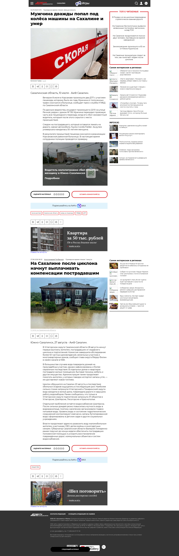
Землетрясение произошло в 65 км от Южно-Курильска (129, 48)
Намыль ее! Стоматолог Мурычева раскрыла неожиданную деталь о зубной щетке (133, 97)
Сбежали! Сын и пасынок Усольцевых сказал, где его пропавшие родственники (134, 73)
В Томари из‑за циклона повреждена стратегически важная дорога (129, 18)
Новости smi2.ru (39, 252)
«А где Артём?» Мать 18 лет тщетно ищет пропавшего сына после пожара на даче (133, 282)
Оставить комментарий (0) (90, 194)
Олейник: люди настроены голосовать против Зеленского (131, 150)
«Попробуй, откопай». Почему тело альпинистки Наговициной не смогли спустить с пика (133, 105)
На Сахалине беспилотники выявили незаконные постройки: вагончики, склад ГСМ (129, 28)
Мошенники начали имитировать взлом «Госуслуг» (132, 134)
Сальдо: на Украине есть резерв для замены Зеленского (133, 158)
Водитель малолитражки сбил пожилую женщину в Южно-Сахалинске (71, 171)
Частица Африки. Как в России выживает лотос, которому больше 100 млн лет (133, 113)
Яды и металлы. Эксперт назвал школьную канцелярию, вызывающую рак (132, 298)
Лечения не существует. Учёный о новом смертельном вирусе (132, 88)
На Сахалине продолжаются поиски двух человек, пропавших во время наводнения (129, 38)
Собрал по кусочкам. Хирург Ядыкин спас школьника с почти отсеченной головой (134, 274)
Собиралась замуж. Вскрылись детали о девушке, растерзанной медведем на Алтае (132, 290)
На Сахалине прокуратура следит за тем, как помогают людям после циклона (129, 57)
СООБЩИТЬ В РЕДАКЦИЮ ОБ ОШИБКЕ (81, 514)
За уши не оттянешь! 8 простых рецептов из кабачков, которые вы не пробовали (134, 265)
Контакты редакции (58, 514)
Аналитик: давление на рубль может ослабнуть (133, 126)
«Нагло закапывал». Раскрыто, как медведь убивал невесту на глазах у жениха (133, 81)
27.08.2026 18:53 (36, 259)
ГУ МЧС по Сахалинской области (43, 330)
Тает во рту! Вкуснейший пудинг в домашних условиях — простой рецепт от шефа (133, 306)
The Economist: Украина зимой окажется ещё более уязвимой (131, 142)
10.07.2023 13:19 (36, 10)
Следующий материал (70, 549)
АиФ (44, 81)
